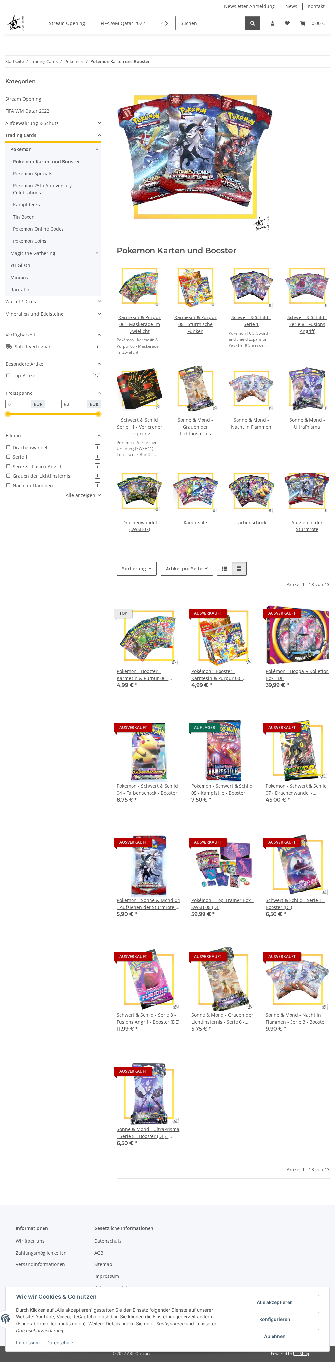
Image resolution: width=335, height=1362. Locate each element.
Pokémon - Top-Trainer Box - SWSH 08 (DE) (222, 903)
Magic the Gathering (32, 253)
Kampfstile (195, 522)
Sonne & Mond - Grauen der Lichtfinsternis (195, 427)
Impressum (28, 1342)
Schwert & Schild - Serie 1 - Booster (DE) (295, 903)
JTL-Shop (301, 1353)
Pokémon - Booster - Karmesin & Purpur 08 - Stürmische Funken (217, 674)
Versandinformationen (40, 1264)
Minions (19, 277)
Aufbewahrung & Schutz (32, 123)
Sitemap (103, 1264)
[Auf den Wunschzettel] (170, 615)
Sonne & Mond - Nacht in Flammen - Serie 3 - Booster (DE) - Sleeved (296, 1018)
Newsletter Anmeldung (249, 6)
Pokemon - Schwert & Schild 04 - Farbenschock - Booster (147, 789)
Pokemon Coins (29, 241)
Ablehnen (275, 1336)
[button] (272, 23)
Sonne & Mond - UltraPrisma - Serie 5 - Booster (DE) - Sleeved (148, 1133)
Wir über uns (30, 1241)
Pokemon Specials (32, 173)
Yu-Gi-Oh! (21, 265)
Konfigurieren (274, 1319)
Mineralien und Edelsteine (34, 314)
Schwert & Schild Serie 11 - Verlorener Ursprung (139, 427)
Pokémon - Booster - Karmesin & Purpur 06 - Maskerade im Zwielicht (143, 674)
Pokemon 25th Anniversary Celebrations (42, 189)
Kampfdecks (26, 204)
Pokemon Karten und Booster (46, 161)
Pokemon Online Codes (38, 229)
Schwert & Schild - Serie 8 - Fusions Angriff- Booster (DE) (148, 1018)
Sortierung (134, 569)
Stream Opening (23, 99)
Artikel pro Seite (184, 569)
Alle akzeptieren (275, 1302)
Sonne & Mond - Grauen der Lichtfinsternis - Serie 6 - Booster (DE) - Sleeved (222, 1018)
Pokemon (21, 149)
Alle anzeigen (80, 495)
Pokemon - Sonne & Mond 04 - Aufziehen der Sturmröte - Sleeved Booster (148, 904)
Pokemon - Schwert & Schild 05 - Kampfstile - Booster (222, 789)
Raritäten (20, 289)
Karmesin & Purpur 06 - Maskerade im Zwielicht (139, 324)
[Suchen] (252, 23)
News (291, 6)
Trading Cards (20, 135)
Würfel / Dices (20, 301)
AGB (98, 1253)
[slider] (7, 414)
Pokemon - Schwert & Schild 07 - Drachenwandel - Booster (296, 789)
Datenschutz (60, 1342)
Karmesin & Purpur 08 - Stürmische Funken (195, 324)
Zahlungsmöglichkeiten (41, 1253)
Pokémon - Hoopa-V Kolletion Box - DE (297, 674)
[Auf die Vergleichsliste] (153, 615)
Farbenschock (251, 522)
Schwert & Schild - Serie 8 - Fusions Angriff (307, 324)
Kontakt (316, 6)
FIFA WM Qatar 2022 (27, 111)
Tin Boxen (24, 217)
